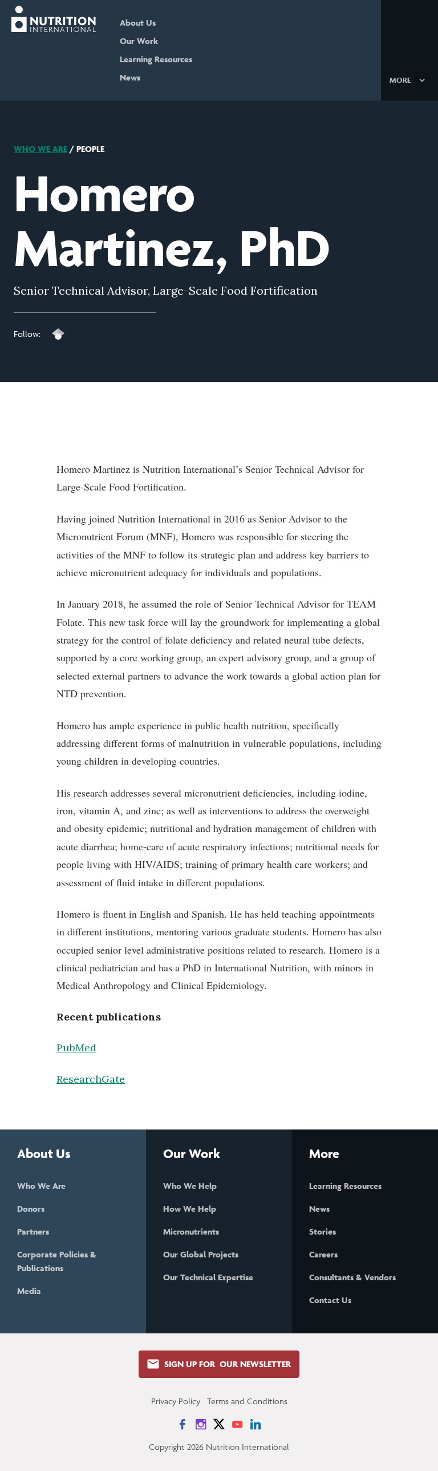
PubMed (76, 1047)
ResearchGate (90, 1079)
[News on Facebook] (182, 1424)
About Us (138, 22)
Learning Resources (156, 59)
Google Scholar (58, 334)
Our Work (139, 40)
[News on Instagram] (201, 1424)
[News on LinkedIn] (255, 1424)
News (130, 77)
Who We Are (40, 148)
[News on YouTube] (237, 1424)
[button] (409, 79)
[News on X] (219, 1424)
